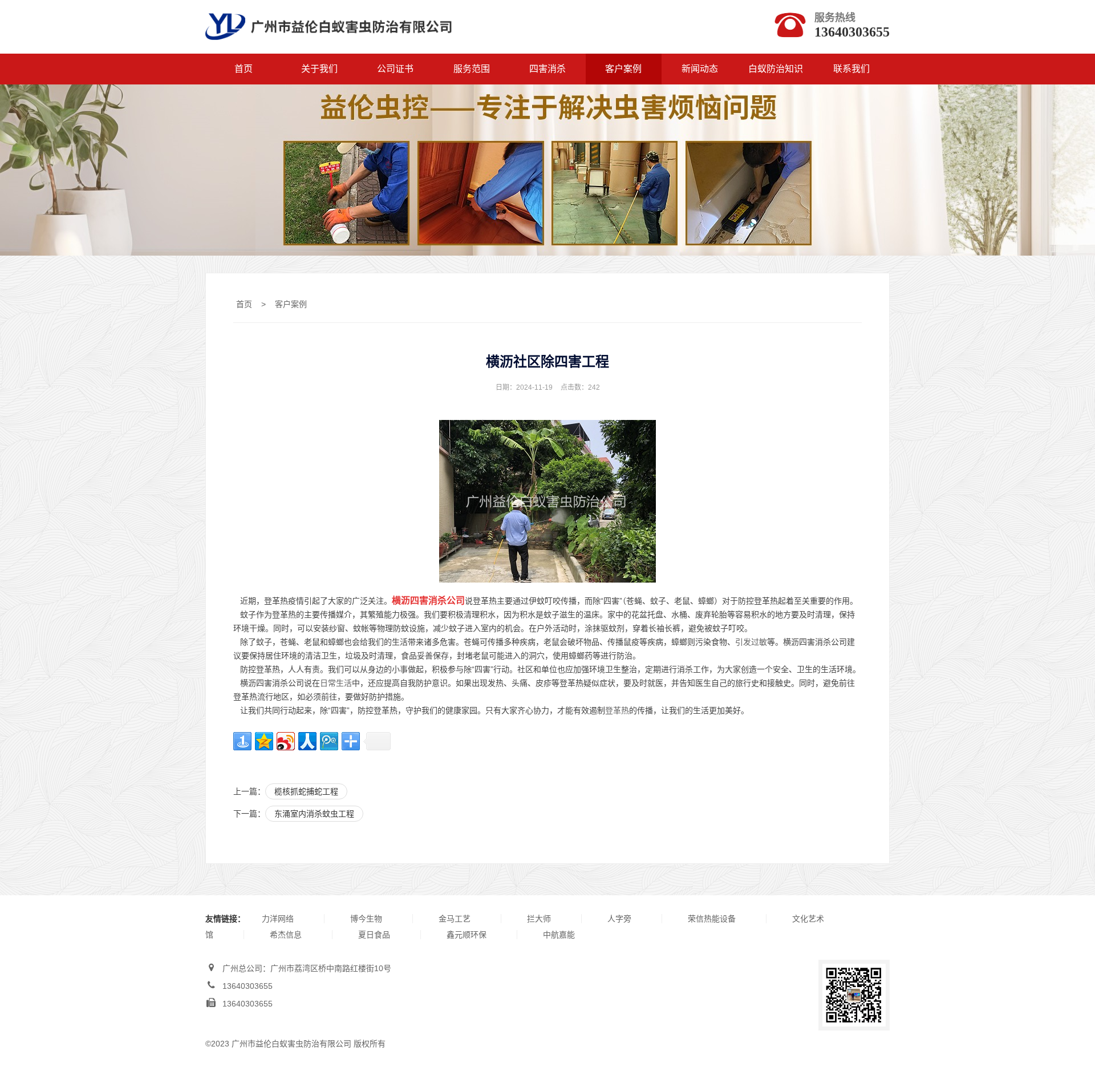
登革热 (617, 710)
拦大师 (539, 918)
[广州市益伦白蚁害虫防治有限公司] (328, 46)
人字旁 (619, 918)
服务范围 (471, 69)
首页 (243, 69)
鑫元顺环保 (466, 934)
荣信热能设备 (712, 918)
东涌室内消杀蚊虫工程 (314, 813)
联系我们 (851, 69)
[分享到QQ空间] (264, 741)
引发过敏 (751, 641)
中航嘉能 (559, 934)
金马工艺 (455, 918)
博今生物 (366, 918)
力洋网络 (278, 918)
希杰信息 (286, 934)
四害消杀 (547, 69)
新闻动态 (700, 69)
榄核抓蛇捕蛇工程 (306, 791)
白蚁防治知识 (775, 69)
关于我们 (319, 69)
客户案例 (623, 69)
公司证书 (395, 69)
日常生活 (336, 683)
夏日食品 (374, 934)
